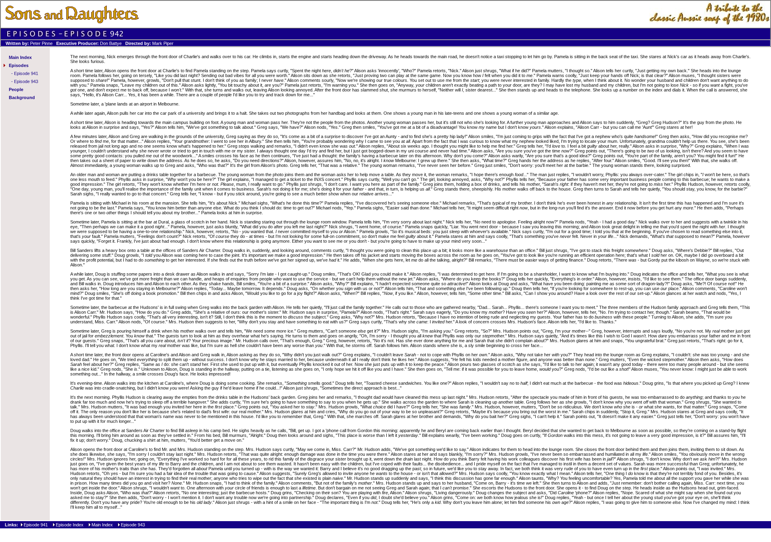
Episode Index (70, 524)
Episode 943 (26, 81)
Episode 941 (26, 73)
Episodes (19, 65)
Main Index (20, 57)
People (16, 89)
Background (22, 97)
